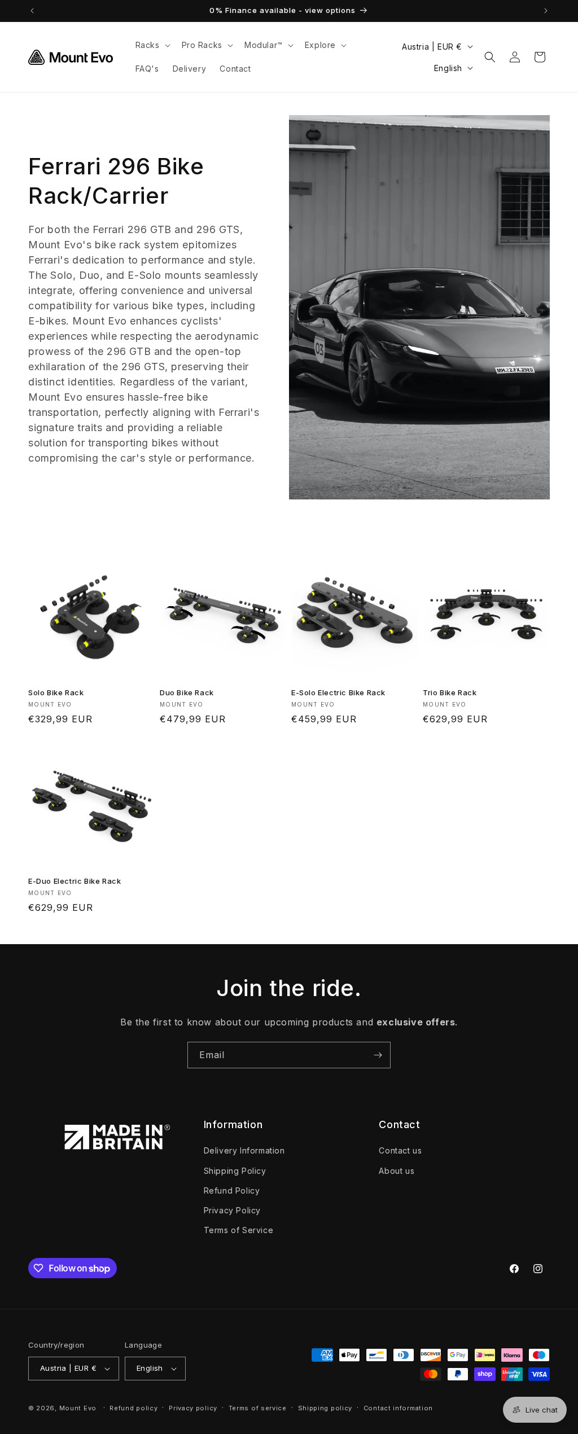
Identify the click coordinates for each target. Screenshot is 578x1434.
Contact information (398, 1408)
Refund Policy (232, 1190)
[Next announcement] (545, 10)
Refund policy (133, 1408)
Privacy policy (193, 1408)
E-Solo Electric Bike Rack (338, 692)
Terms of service (258, 1408)
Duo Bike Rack (187, 692)
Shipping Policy (235, 1171)
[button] (152, 45)
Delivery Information (244, 1150)
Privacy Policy (232, 1210)
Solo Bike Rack (56, 692)
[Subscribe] (377, 1055)
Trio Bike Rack (449, 692)
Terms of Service (239, 1230)
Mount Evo (78, 1408)
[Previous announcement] (32, 10)
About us (396, 1171)
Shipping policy (325, 1408)
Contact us (400, 1150)
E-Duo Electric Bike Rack (74, 880)
